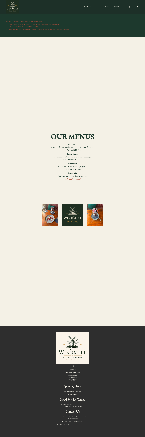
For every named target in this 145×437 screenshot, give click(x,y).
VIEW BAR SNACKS (72, 179)
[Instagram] (137, 6)
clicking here (27, 29)
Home (98, 7)
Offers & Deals (88, 7)
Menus (107, 7)
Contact (116, 7)
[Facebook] (129, 6)
